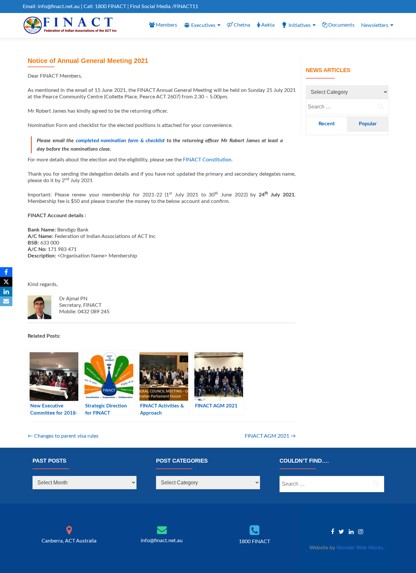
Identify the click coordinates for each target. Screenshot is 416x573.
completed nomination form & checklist (120, 140)
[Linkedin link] (351, 532)
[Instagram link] (360, 532)
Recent (326, 123)
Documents (341, 25)
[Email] (6, 301)
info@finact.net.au (162, 540)
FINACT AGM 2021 (270, 436)
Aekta (268, 25)
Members (166, 25)
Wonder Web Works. (360, 547)
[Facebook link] (332, 532)
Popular (368, 123)
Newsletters (374, 25)
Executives (203, 25)
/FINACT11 (185, 6)
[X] (6, 282)
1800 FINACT (254, 541)
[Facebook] (6, 272)
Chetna (242, 25)
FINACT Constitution (207, 159)
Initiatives (300, 25)
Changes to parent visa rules (63, 436)
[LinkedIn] (6, 291)
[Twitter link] (341, 532)
